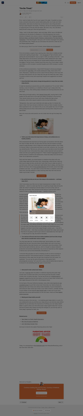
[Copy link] (31, 218)
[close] (53, 195)
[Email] (41, 218)
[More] (52, 218)
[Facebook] (36, 218)
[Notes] (47, 218)
